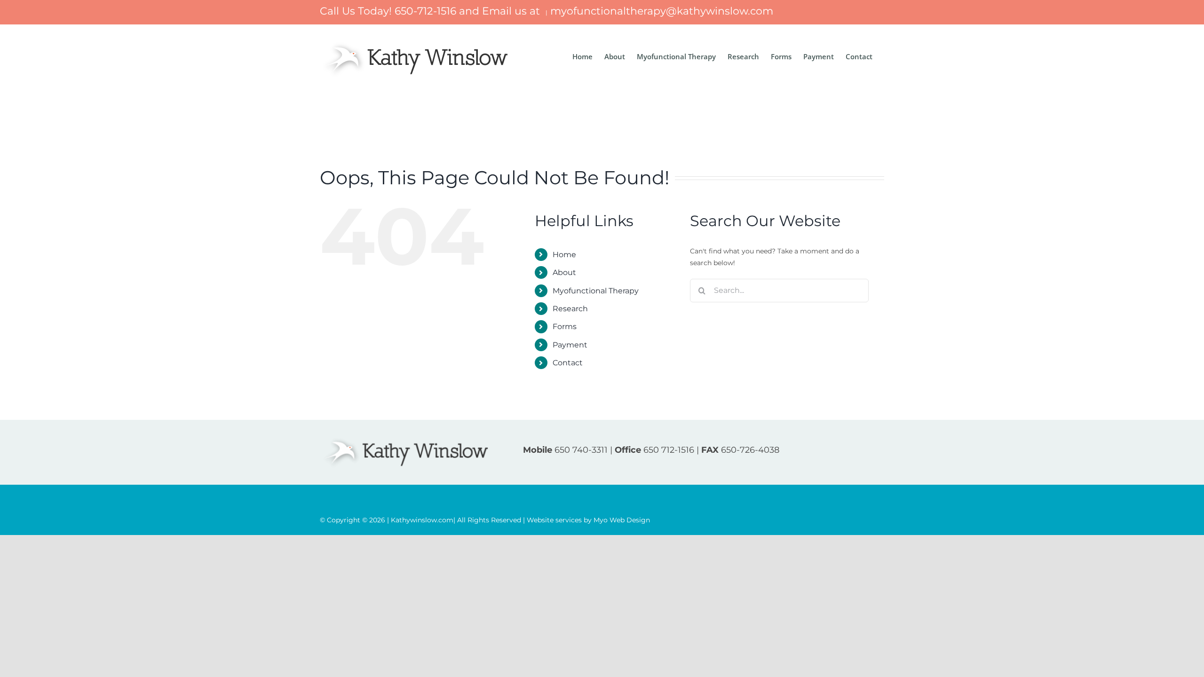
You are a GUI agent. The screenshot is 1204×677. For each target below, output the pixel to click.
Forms (565, 326)
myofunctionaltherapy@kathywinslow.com (661, 11)
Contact (568, 362)
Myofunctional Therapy (596, 290)
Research (570, 308)
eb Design (622, 520)
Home (564, 254)
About (564, 272)
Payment (570, 344)
